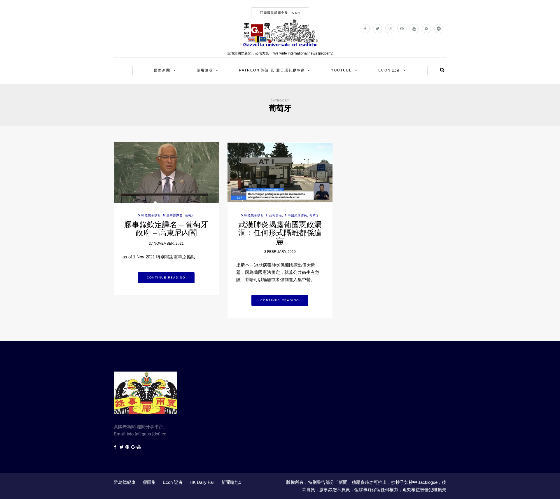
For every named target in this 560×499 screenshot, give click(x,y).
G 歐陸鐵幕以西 (149, 215)
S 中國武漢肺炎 (295, 215)
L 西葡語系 (274, 215)
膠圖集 (149, 482)
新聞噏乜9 (231, 482)
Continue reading (166, 277)
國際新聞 (162, 70)
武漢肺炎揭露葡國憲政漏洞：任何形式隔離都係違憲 (280, 233)
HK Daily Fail (202, 482)
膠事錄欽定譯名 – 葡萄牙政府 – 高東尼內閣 (166, 228)
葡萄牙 (190, 215)
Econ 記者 (389, 70)
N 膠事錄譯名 (173, 215)
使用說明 (205, 70)
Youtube (341, 70)
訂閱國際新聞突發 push (280, 12)
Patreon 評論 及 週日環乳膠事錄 (272, 70)
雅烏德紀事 (125, 482)
